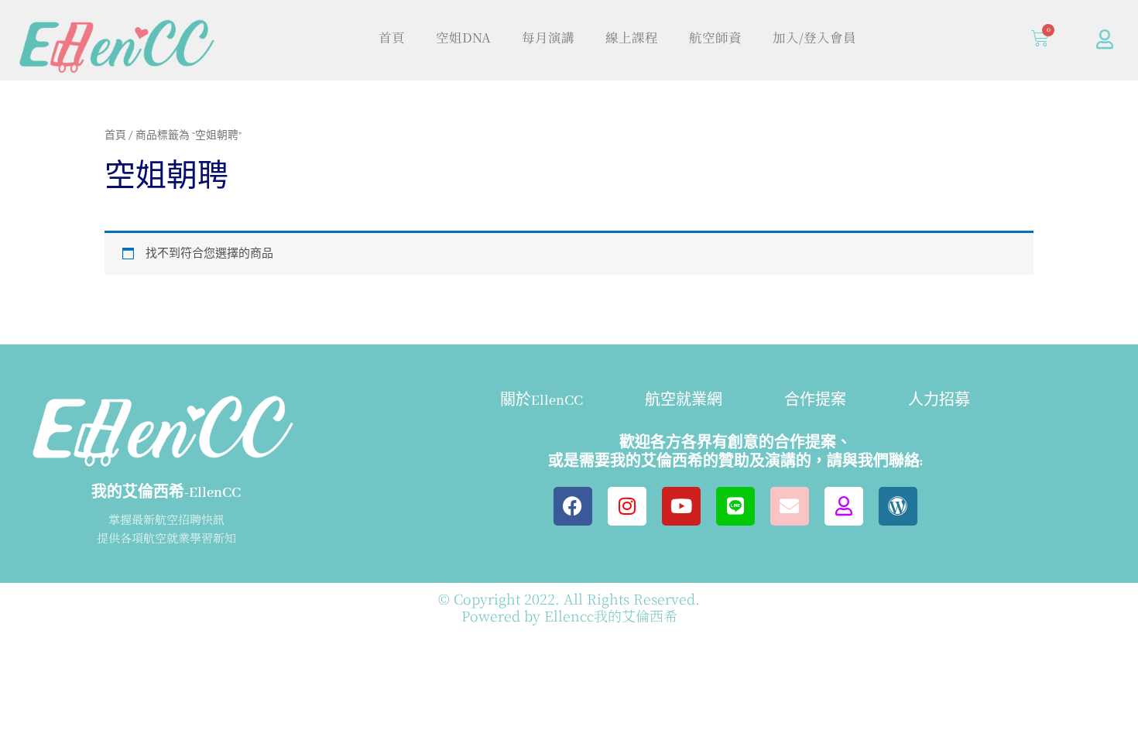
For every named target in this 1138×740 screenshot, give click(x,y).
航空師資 (715, 37)
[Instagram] (627, 506)
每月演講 (548, 37)
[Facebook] (573, 506)
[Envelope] (789, 506)
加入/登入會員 (814, 37)
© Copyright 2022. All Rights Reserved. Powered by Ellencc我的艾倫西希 (569, 606)
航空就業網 (683, 401)
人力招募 (939, 401)
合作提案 (815, 401)
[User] (1104, 38)
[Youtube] (681, 506)
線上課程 (631, 37)
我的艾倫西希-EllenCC (166, 493)
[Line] (735, 506)
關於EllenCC (541, 401)
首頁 (392, 37)
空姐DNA (463, 37)
